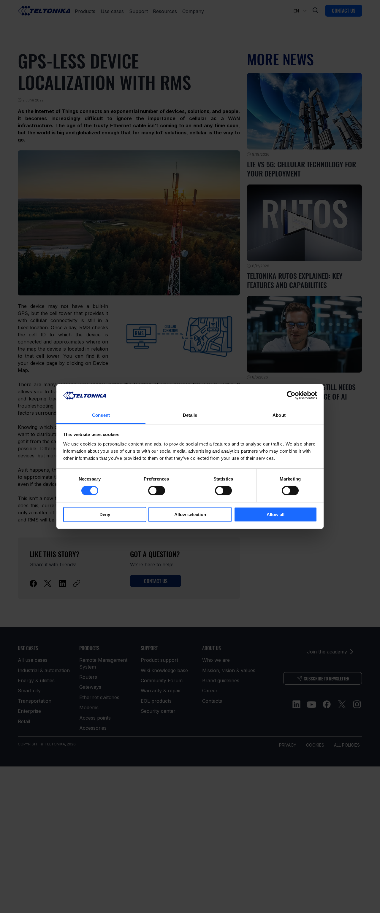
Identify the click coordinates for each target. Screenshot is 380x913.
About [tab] (279, 415)
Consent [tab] (101, 415)
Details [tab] (190, 415)
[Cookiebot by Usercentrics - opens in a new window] (291, 395)
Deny (104, 514)
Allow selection (190, 514)
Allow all (275, 514)
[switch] (156, 490)
